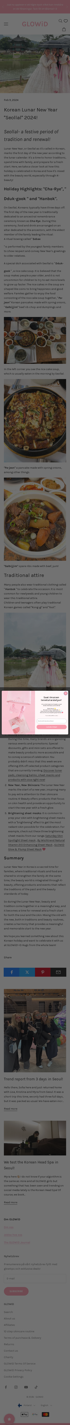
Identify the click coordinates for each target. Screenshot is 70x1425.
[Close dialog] (65, 693)
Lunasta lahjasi (51, 727)
